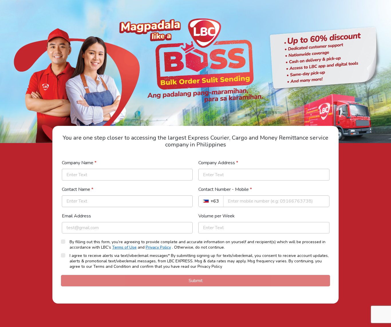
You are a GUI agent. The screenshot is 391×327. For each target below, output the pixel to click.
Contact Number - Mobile (225, 189)
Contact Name (77, 189)
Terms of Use (124, 247)
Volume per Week (216, 216)
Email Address (76, 216)
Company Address (218, 163)
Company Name (79, 163)
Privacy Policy (158, 247)
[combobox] (211, 201)
